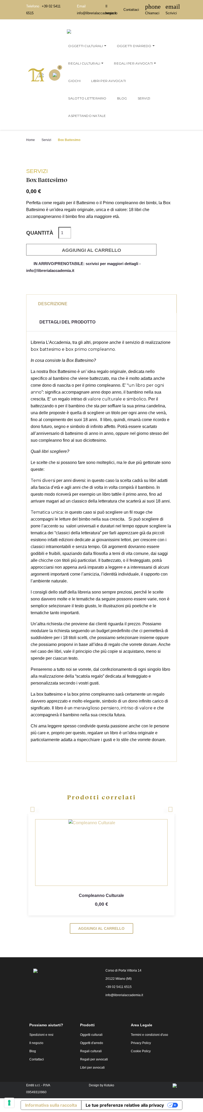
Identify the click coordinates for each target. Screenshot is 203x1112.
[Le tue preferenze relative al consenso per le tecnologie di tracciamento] (9, 1103)
